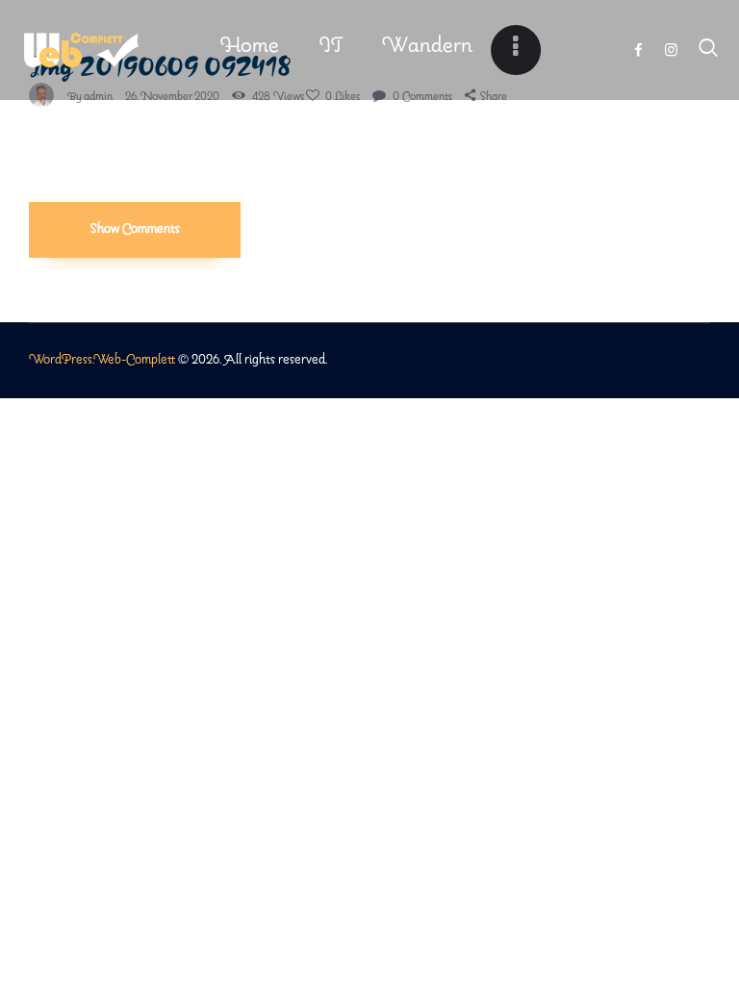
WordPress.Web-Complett (102, 360)
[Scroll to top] (724, 921)
